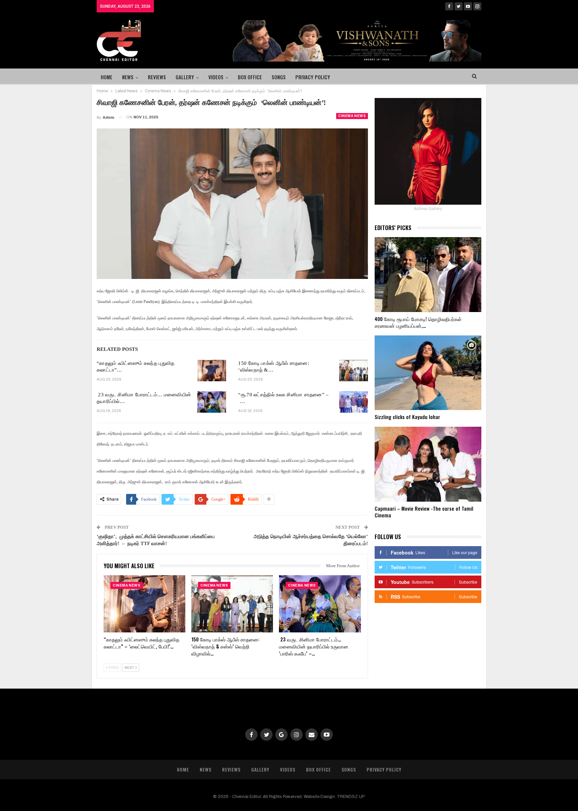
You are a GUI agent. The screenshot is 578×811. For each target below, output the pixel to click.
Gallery (185, 77)
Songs (279, 77)
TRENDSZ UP (351, 796)
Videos (215, 77)
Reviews (157, 77)
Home (106, 77)
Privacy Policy (312, 77)
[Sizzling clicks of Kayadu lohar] (428, 372)
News (127, 77)
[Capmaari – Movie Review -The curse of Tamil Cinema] (428, 464)
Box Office (250, 77)
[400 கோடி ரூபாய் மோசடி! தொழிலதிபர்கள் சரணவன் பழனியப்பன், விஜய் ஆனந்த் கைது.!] (428, 274)
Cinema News (352, 116)
